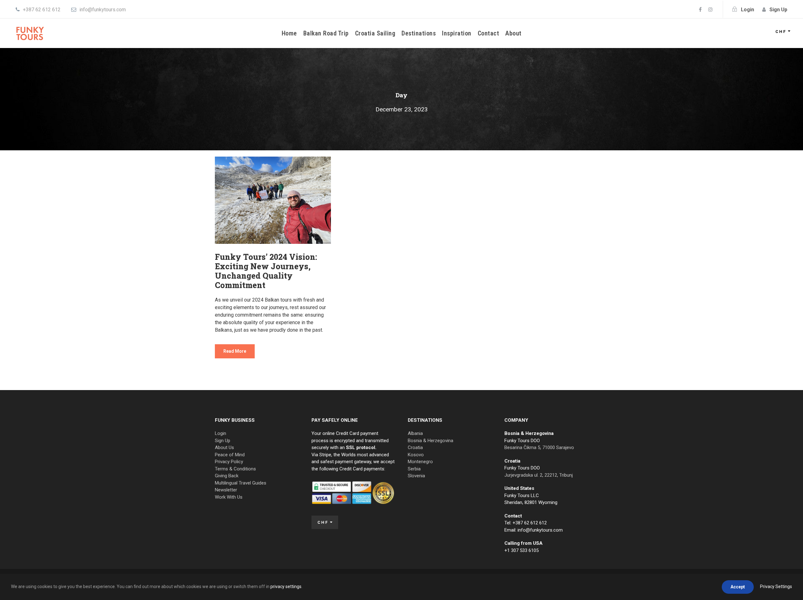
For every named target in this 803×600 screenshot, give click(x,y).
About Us (224, 447)
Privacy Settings (776, 586)
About (513, 33)
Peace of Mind (230, 455)
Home (289, 33)
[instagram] (710, 10)
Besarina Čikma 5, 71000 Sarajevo (539, 447)
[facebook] (700, 10)
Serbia (414, 469)
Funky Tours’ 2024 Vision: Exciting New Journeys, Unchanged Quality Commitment (266, 271)
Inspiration (456, 33)
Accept (738, 586)
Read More (234, 351)
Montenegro (420, 461)
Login (220, 433)
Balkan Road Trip (326, 33)
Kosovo (416, 455)
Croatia (415, 447)
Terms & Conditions (235, 469)
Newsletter (226, 490)
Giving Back (226, 476)
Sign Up (222, 440)
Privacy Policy (229, 461)
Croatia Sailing (375, 33)
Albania (415, 433)
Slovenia (416, 476)
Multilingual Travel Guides (240, 483)
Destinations (419, 33)
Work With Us (228, 497)
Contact (488, 33)
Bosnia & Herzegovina (430, 440)
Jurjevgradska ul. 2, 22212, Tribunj (538, 475)
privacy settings (285, 586)
